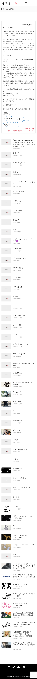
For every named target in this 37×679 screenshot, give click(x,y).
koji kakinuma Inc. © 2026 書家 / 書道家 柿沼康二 (18, 676)
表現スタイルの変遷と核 (21, 487)
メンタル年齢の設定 (20, 449)
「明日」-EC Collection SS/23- (24, 545)
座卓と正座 (17, 401)
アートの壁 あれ (19, 315)
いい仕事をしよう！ (20, 277)
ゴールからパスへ (19, 258)
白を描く (16, 296)
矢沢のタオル (17, 249)
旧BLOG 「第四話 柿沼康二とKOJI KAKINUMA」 (21, 131)
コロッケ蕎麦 (17, 210)
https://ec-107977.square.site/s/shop (13, 117)
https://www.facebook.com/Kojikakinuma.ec (15, 127)
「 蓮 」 (15, 459)
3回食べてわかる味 (19, 268)
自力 (14, 411)
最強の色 (17, 220)
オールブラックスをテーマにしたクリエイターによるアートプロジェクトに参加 (24, 566)
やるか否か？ (17, 468)
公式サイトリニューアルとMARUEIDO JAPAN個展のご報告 (24, 645)
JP (28, 3)
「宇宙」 (16, 440)
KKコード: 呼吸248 (19, 354)
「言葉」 (16, 507)
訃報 (14, 554)
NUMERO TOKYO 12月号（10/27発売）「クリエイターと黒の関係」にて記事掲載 (23, 634)
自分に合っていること (21, 344)
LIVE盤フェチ (18, 287)
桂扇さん (16, 229)
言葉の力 (16, 172)
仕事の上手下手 (18, 421)
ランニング (17, 392)
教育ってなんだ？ (19, 430)
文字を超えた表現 (19, 163)
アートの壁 (17, 325)
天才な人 (16, 153)
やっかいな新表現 (19, 478)
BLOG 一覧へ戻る (29, 129)
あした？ (16, 497)
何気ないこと (17, 201)
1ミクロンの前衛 (19, 191)
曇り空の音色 (17, 373)
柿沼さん (16, 335)
